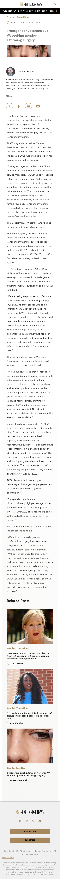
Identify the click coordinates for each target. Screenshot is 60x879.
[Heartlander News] (31, 4)
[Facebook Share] (19, 107)
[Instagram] (33, 821)
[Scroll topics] (56, 11)
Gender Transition (18, 17)
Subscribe (30, 840)
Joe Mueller (17, 723)
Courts (45, 11)
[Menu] (10, 4)
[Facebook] (20, 821)
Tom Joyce (16, 663)
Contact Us (30, 831)
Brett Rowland (28, 71)
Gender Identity (16, 768)
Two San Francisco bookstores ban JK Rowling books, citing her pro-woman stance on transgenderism (28, 656)
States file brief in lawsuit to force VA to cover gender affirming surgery (28, 774)
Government (34, 11)
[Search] (55, 4)
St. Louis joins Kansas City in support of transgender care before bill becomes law (29, 716)
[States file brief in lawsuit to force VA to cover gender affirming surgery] (30, 746)
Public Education (11, 11)
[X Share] (9, 107)
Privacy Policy (8, 857)
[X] (27, 821)
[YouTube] (39, 821)
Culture (24, 11)
